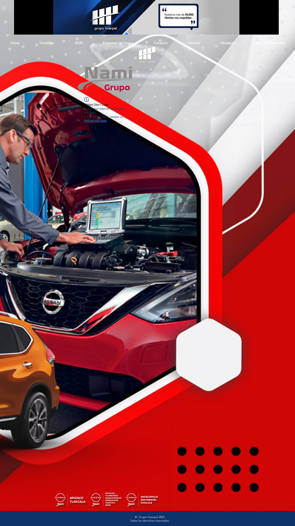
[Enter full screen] (273, 29)
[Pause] (19, 29)
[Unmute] (26, 29)
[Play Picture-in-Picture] (266, 29)
